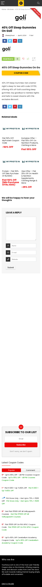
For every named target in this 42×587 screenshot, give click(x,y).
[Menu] (3, 3)
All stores (10, 9)
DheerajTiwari (9, 35)
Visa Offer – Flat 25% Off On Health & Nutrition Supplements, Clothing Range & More (29, 177)
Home (4, 9)
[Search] (38, 3)
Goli (31, 35)
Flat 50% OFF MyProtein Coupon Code (10, 140)
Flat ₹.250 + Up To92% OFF (16, 488)
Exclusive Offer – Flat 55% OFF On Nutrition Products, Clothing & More (29, 142)
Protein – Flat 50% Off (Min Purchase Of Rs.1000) (10, 173)
